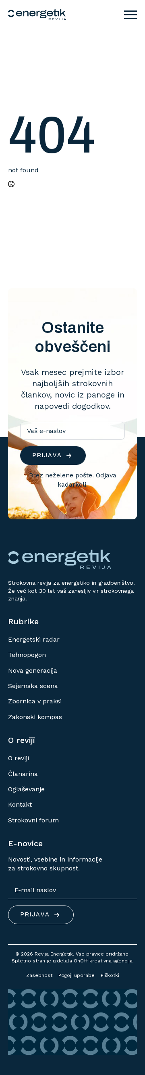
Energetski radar (34, 639)
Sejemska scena (33, 686)
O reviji (18, 758)
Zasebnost (39, 975)
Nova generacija (32, 670)
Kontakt (20, 804)
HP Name (17, 294)
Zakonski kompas (35, 717)
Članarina (23, 774)
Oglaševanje (26, 789)
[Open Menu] (130, 14)
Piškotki (110, 975)
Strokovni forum (33, 820)
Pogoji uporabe (76, 975)
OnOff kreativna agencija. (104, 961)
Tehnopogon (27, 655)
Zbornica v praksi (35, 701)
